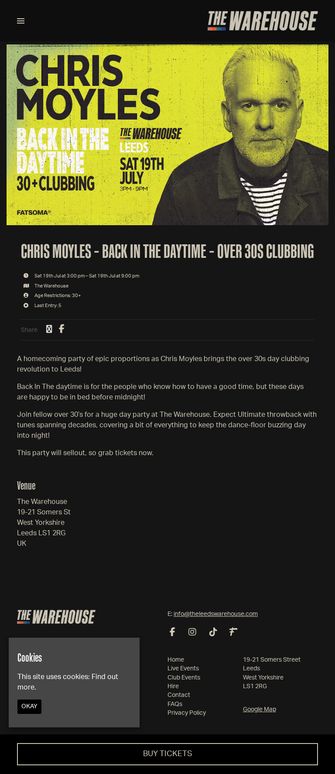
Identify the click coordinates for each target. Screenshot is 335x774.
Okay (29, 706)
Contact (179, 695)
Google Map (259, 709)
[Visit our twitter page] (49, 330)
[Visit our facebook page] (61, 330)
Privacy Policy (187, 713)
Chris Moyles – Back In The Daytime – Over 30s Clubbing (167, 251)
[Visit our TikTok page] (213, 632)
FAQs (175, 704)
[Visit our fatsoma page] (233, 632)
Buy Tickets (167, 754)
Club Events (184, 678)
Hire (173, 686)
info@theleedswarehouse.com (216, 614)
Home (176, 660)
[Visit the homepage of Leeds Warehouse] (263, 20)
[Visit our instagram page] (192, 632)
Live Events (183, 669)
